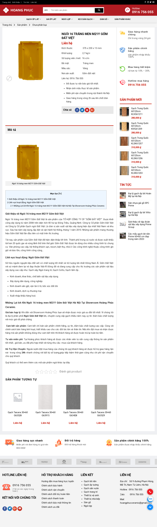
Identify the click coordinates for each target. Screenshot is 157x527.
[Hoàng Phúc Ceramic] (20, 10)
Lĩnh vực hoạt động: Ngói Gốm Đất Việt (25, 202)
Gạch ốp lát (32, 19)
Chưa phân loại (39, 25)
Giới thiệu (16, 2)
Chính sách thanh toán (53, 498)
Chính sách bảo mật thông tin (56, 502)
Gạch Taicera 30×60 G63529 (101, 414)
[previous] (5, 406)
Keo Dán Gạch (85, 19)
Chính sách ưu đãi (50, 507)
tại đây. (66, 362)
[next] (113, 406)
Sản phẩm (22, 25)
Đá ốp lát (51, 19)
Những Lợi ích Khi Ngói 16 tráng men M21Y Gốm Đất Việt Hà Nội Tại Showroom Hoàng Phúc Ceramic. (57, 206)
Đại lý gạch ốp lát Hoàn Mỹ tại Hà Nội (139, 194)
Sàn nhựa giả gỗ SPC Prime (138, 204)
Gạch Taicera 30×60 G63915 (46, 414)
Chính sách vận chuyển (53, 490)
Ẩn (60, 194)
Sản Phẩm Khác (123, 19)
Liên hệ (33, 2)
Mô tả (12, 130)
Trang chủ (6, 2)
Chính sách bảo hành (52, 485)
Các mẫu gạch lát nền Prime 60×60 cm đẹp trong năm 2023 (139, 237)
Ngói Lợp (66, 19)
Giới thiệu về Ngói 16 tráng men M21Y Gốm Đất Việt (31, 199)
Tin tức (26, 2)
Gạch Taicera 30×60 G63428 (73, 414)
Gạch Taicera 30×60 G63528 (18, 414)
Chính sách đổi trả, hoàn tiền (56, 494)
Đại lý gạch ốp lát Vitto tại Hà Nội (139, 213)
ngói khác (58, 362)
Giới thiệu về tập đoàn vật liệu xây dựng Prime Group (139, 224)
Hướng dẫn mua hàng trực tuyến (58, 481)
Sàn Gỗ (103, 19)
